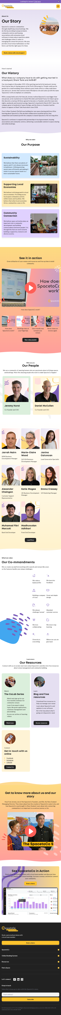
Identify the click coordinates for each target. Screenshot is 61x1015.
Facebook (10, 758)
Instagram (10, 760)
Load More (30, 540)
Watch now (10, 723)
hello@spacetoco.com (36, 1008)
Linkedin (9, 762)
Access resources (41, 723)
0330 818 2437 (6, 1009)
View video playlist (30, 340)
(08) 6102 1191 (49, 1008)
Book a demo (30, 883)
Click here (37, 1)
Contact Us (10, 767)
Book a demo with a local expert (14, 53)
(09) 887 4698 (17, 1009)
